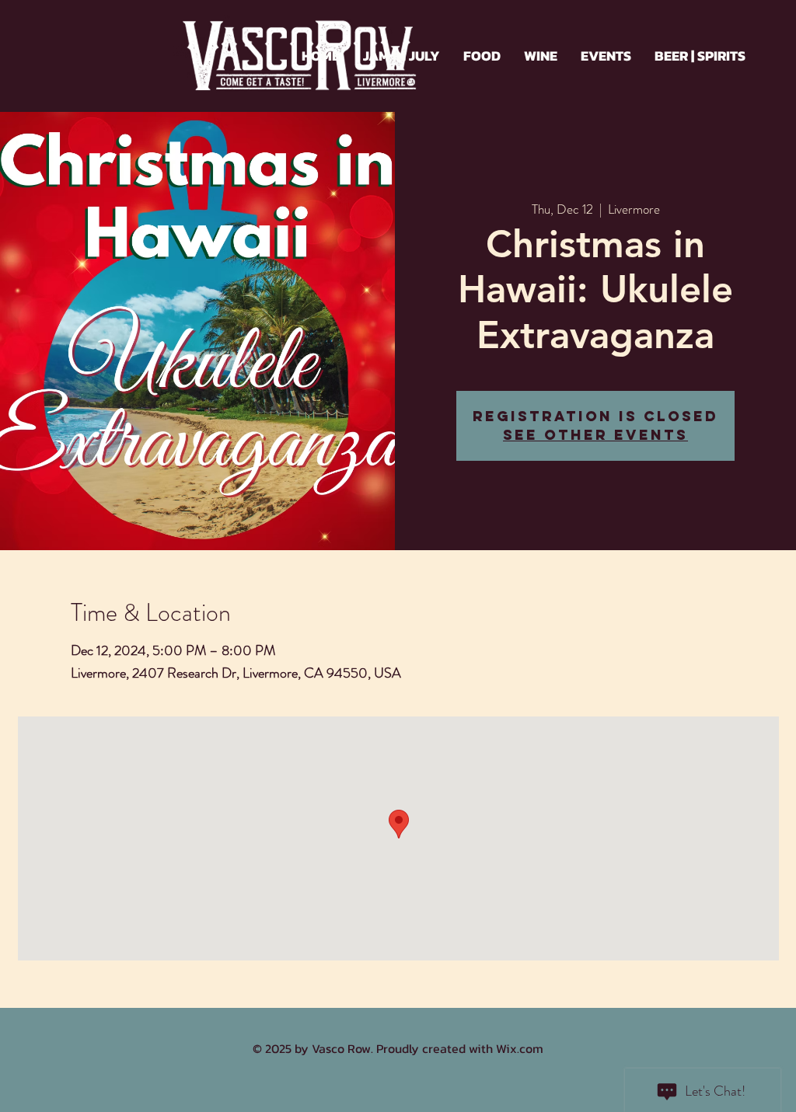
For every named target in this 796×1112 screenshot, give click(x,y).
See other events (595, 435)
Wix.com (519, 1048)
